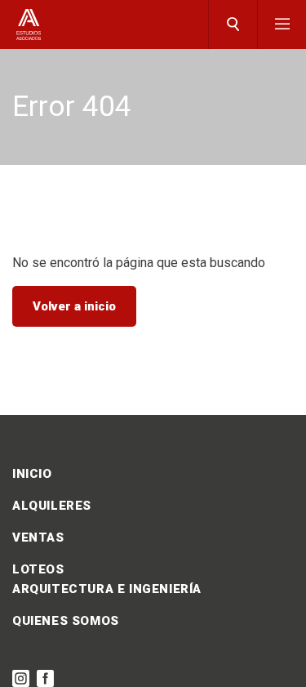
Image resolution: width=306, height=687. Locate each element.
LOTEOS (38, 569)
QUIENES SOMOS (65, 620)
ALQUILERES (51, 505)
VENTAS (38, 537)
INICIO (32, 473)
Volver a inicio (74, 306)
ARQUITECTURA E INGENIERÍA (107, 589)
